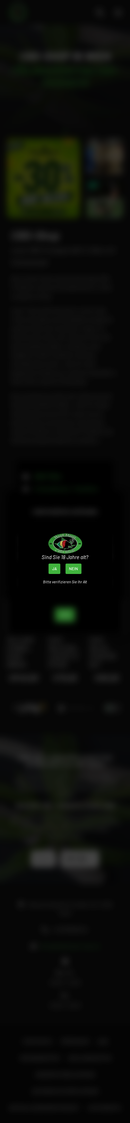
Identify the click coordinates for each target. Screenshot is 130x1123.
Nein (73, 568)
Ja (54, 568)
